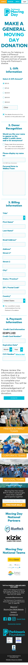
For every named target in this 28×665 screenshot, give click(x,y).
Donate (3, 1)
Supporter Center (14, 624)
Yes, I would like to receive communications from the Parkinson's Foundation (12, 308)
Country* (7, 296)
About (17, 1)
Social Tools (21, 619)
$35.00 (7, 83)
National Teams (14, 479)
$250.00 (7, 97)
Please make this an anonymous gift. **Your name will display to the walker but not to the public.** (15, 146)
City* (5, 270)
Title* (5, 213)
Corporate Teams (14, 455)
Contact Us (13, 614)
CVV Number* (14, 354)
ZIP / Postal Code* (11, 287)
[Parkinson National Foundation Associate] (10, 640)
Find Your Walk (14, 505)
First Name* (8, 222)
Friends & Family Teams (14, 430)
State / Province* (10, 279)
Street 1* (7, 253)
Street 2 (6, 262)
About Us (13, 607)
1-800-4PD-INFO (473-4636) (18, 586)
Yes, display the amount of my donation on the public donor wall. (15, 115)
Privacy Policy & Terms (14, 660)
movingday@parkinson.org (14, 597)
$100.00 (7, 93)
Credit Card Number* (12, 336)
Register (10, 1)
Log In (24, 1)
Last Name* (8, 231)
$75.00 (7, 88)
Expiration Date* (10, 345)
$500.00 (7, 102)
